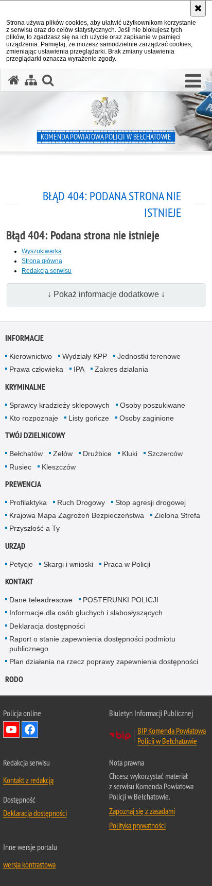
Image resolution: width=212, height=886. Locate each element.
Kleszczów (59, 467)
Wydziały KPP (84, 356)
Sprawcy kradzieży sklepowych (59, 405)
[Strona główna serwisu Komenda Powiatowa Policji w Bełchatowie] (14, 80)
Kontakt (19, 581)
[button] (193, 81)
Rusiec (20, 467)
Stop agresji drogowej (150, 502)
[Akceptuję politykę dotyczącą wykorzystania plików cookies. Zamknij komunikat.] (198, 8)
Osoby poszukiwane (152, 405)
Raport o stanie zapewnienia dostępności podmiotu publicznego (92, 644)
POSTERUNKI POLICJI (120, 600)
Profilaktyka (28, 502)
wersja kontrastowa (29, 864)
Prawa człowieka (36, 369)
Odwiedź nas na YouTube (11, 729)
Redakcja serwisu (47, 270)
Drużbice (97, 453)
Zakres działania (121, 369)
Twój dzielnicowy (35, 435)
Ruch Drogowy (81, 502)
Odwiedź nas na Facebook (30, 729)
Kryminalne (25, 386)
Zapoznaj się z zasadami (142, 811)
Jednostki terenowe (149, 356)
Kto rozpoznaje (33, 418)
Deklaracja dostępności (47, 626)
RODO (14, 679)
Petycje (21, 564)
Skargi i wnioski (68, 564)
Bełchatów (26, 453)
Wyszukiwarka (42, 251)
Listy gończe (88, 418)
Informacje (24, 338)
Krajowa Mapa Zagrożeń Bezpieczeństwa (76, 515)
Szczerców (165, 453)
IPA (79, 369)
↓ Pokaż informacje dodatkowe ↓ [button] (106, 294)
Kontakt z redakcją (28, 780)
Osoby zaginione (146, 418)
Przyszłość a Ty (34, 528)
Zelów (63, 453)
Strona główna (42, 261)
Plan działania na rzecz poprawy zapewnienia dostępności (103, 661)
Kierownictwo (30, 356)
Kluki (129, 453)
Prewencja (23, 484)
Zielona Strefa (177, 515)
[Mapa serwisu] (31, 80)
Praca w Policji (126, 564)
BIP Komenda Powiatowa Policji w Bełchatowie (171, 735)
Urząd (15, 546)
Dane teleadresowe (41, 600)
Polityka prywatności (137, 825)
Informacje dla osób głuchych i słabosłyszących (86, 613)
